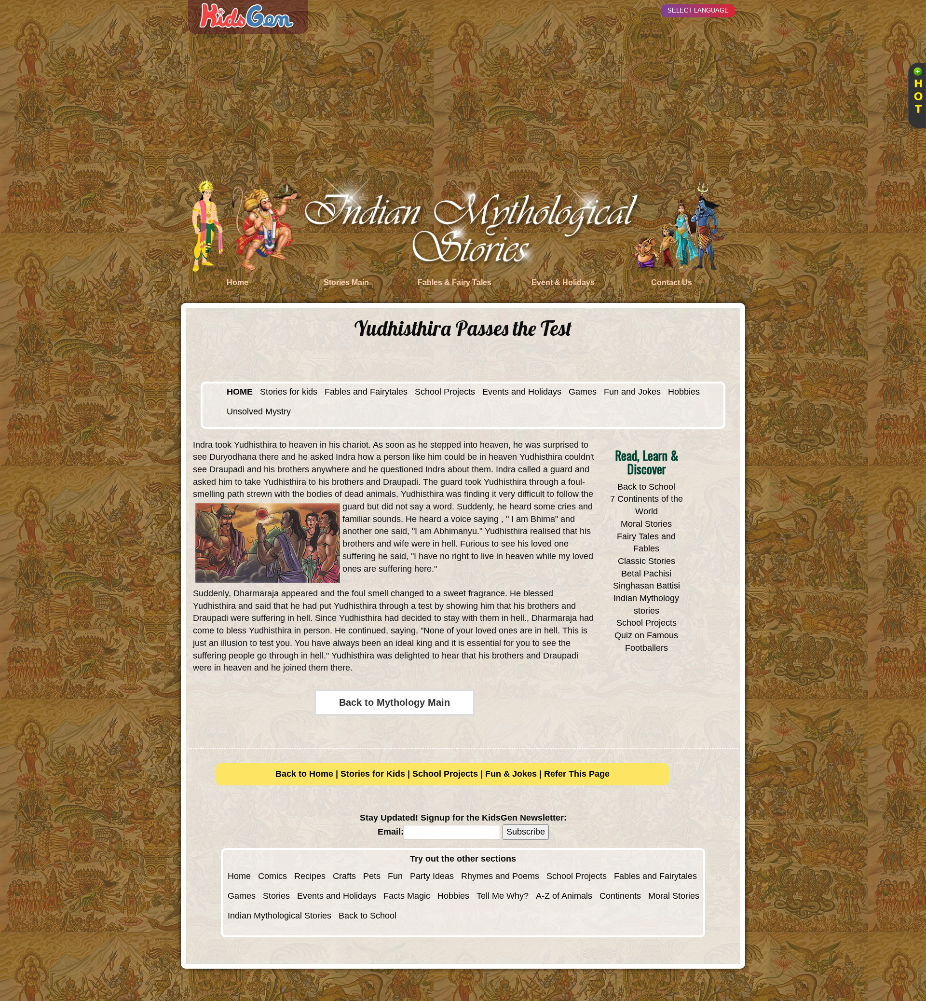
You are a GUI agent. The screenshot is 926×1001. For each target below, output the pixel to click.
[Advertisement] (463, 106)
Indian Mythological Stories (279, 915)
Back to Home (304, 774)
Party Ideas (432, 876)
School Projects (445, 392)
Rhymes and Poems (500, 876)
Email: (391, 831)
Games (583, 392)
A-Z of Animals (564, 896)
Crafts (344, 876)
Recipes (310, 876)
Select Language (698, 10)
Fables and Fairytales (366, 392)
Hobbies (684, 392)
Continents (620, 896)
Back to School (646, 487)
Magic (418, 896)
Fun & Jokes (511, 774)
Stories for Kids (372, 774)
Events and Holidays (521, 392)
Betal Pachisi (646, 573)
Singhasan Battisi (646, 585)
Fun (395, 876)
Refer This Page (577, 774)
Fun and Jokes (632, 392)
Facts (394, 896)
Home (239, 876)
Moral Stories (646, 524)
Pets (372, 876)
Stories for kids (288, 392)
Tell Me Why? (503, 896)
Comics (272, 876)
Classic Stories (646, 561)
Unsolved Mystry (259, 411)
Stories (276, 896)
